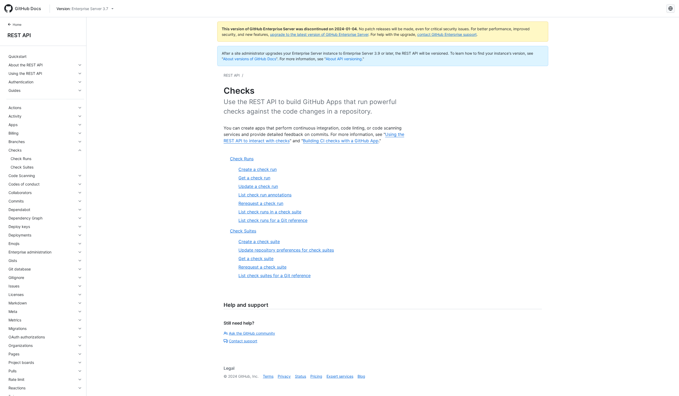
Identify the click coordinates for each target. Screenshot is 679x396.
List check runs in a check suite (269, 211)
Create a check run (257, 169)
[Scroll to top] (667, 384)
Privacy (284, 376)
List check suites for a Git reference (274, 275)
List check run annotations (264, 194)
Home (17, 25)
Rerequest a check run (260, 203)
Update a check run (258, 186)
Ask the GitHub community (252, 333)
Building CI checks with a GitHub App (340, 140)
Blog (361, 376)
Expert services (340, 376)
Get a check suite (255, 258)
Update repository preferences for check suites (286, 250)
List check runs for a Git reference (272, 220)
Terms (268, 376)
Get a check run (254, 177)
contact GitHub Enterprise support (447, 34)
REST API (19, 35)
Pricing (316, 376)
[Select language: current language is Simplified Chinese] (670, 8)
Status (300, 376)
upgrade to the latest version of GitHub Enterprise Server (319, 34)
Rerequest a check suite (262, 267)
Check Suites (243, 231)
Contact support (243, 341)
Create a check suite (259, 241)
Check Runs (242, 158)
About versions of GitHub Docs (249, 59)
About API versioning (344, 59)
